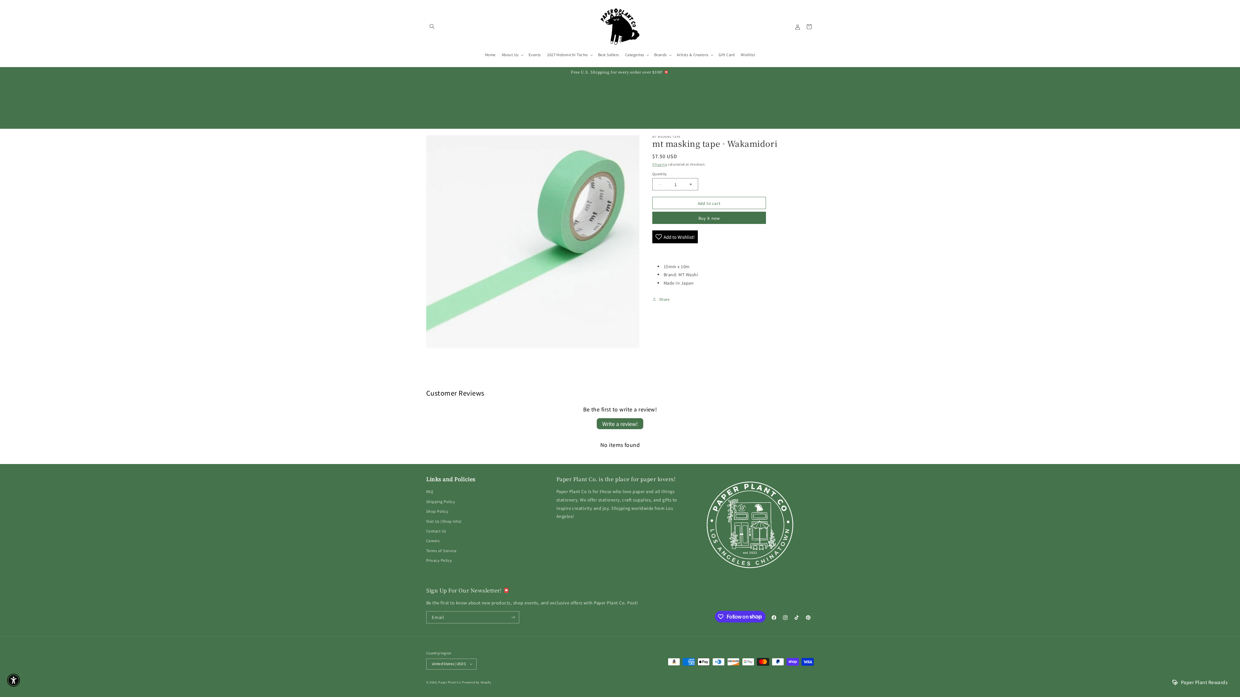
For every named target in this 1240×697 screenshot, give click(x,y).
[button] (432, 26)
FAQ (429, 491)
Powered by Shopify (476, 682)
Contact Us (436, 530)
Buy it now (709, 218)
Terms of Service (441, 550)
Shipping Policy (440, 501)
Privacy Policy (439, 560)
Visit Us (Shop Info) (444, 521)
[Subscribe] (513, 617)
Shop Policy (437, 511)
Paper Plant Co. (449, 682)
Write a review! (620, 424)
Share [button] (664, 299)
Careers (432, 540)
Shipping (659, 164)
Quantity (659, 173)
